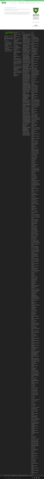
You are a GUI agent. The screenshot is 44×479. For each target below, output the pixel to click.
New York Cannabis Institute (18, 61)
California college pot (34, 115)
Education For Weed (34, 237)
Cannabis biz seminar (34, 157)
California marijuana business (35, 127)
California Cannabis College (17, 43)
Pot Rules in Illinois (34, 404)
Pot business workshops (34, 394)
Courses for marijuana (34, 210)
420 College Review (16, 46)
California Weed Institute (34, 151)
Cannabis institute (33, 193)
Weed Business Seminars (34, 444)
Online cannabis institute (34, 370)
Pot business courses (34, 389)
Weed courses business (34, 449)
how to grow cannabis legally (35, 242)
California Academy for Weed (35, 100)
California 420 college (34, 85)
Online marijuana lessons (34, 374)
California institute (15, 10)
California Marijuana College (18, 42)
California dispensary (34, 116)
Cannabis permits (33, 199)
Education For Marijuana (34, 234)
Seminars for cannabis (34, 409)
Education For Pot (33, 236)
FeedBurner (37, 26)
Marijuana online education (35, 323)
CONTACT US (31, 475)
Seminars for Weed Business (35, 419)
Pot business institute (34, 390)
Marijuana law (7, 48)
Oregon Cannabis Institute (17, 51)
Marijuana (32, 275)
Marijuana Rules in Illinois (34, 324)
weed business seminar (34, 442)
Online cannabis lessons (34, 371)
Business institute (33, 79)
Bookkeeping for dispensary (35, 74)
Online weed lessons (34, 379)
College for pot (33, 209)
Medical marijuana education (35, 351)
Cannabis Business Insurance (18, 66)
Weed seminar (33, 459)
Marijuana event (33, 312)
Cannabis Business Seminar (35, 169)
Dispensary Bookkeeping (34, 220)
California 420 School (34, 89)
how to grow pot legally (34, 246)
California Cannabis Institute (18, 38)
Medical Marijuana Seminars (35, 359)
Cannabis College (33, 174)
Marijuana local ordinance (26, 115)
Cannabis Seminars (34, 202)
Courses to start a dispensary (35, 215)
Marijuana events (33, 313)
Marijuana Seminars (34, 327)
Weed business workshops (35, 445)
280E (32, 33)
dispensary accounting (34, 219)
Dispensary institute (34, 228)
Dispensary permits (34, 232)
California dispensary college (35, 117)
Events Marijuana (33, 238)
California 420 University (34, 90)
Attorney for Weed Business (35, 71)
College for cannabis (34, 208)
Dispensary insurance (34, 229)
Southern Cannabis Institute (17, 59)
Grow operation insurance (35, 241)
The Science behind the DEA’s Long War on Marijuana (26, 125)
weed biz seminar (33, 436)
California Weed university (35, 153)
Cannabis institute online (34, 194)
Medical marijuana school (35, 358)
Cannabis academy (34, 154)
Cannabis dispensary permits (35, 180)
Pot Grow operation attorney (35, 399)
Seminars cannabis (34, 408)
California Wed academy (34, 149)
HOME (5, 475)
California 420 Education (34, 86)
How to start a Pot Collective (35, 270)
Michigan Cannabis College (17, 62)
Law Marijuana (33, 274)
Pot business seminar (34, 391)
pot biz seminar (33, 385)
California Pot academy (34, 140)
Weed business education (34, 441)
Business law (33, 80)
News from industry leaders (26, 32)
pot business (33, 386)
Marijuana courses (34, 309)
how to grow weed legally (35, 247)
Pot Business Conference (34, 387)
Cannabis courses (33, 175)
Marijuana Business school (35, 297)
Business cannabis (34, 75)
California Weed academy (34, 150)
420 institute (19, 9)
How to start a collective (26, 64)
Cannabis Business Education (27, 44)
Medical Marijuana (34, 334)
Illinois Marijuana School (17, 58)
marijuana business (34, 279)
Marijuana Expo (33, 314)
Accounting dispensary (34, 37)
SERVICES (8, 475)
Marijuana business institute (35, 290)
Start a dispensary (33, 420)
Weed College (33, 446)
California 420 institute (10, 7)
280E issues (33, 34)
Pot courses (33, 395)
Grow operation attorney (34, 240)
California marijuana (34, 124)
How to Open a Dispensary (35, 250)
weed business (33, 437)
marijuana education (34, 310)
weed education (33, 450)
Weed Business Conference (35, 438)
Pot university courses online (35, 407)
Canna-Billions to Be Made (26, 83)
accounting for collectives (34, 38)
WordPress (19, 477)
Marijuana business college (35, 285)
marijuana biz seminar (34, 278)
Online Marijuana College (17, 47)
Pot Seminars (33, 405)
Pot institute (33, 403)
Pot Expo (32, 398)
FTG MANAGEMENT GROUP (9, 9)
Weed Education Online (26, 73)
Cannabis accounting (34, 155)
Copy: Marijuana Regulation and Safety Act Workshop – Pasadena (26, 105)
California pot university (34, 143)
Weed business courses (34, 440)
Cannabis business (34, 158)
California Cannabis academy (35, 101)
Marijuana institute (34, 320)
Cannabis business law (34, 164)
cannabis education (34, 185)
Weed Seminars (33, 460)
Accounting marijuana (34, 52)
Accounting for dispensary (8, 42)
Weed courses (33, 448)
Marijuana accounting (34, 276)
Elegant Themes (10, 477)
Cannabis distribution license (9, 49)
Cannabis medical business (35, 198)
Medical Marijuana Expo (34, 352)
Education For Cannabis (34, 233)
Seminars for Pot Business (35, 418)
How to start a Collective (34, 258)
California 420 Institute (10, 10)
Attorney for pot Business (35, 70)
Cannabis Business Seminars (35, 170)
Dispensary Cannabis (34, 225)
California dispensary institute (35, 119)
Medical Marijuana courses (35, 347)
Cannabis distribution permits (35, 184)
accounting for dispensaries (35, 39)
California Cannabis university (35, 105)
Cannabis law (33, 195)
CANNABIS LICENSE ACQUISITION (23, 475)
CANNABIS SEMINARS (14, 475)
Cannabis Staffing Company (17, 67)
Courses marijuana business (35, 214)
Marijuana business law (34, 291)
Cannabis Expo (33, 187)
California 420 (24, 9)
